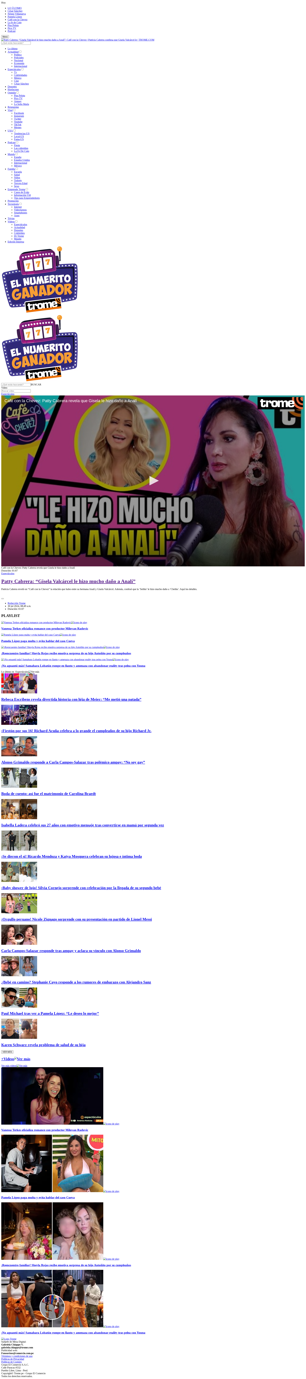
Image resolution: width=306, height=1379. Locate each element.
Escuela (18, 171)
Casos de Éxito (21, 192)
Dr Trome (19, 236)
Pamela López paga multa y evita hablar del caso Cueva (38, 641)
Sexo (16, 186)
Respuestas (13, 107)
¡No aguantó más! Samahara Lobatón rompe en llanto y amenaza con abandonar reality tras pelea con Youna (73, 665)
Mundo (11, 154)
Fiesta (17, 145)
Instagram (19, 116)
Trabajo (18, 180)
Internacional (20, 66)
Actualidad (13, 51)
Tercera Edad (20, 183)
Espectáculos (14, 69)
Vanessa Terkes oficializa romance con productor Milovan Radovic (44, 628)
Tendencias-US (21, 133)
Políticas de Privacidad (12, 1359)
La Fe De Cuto (21, 151)
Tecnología (13, 204)
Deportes (12, 86)
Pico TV (12, 28)
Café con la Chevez (17, 19)
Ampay (18, 101)
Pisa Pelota (13, 25)
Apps (16, 215)
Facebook (19, 113)
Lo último (13, 48)
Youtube (18, 121)
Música (17, 78)
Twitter (17, 118)
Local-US (19, 136)
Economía (19, 63)
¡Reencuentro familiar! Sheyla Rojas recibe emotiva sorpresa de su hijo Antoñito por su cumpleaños (66, 653)
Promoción (13, 200)
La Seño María (21, 104)
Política (18, 54)
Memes (17, 127)
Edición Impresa (16, 241)
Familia (11, 169)
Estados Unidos (22, 160)
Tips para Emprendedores (27, 198)
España (17, 157)
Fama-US (19, 139)
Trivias (11, 218)
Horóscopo (13, 89)
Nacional (18, 60)
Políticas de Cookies (11, 1361)
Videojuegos (20, 209)
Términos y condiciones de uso (17, 1356)
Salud (17, 174)
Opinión (12, 92)
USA (10, 130)
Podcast (11, 31)
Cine (16, 80)
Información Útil (22, 195)
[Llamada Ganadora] (40, 313)
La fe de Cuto (15, 22)
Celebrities (19, 233)
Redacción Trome (17, 603)
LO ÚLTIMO (15, 8)
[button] (36, 384)
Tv (15, 72)
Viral (10, 110)
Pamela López (15, 16)
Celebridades (20, 75)
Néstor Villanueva (17, 13)
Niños (17, 177)
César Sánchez (15, 11)
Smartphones (20, 212)
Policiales (19, 57)
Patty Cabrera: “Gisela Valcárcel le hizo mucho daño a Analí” (68, 581)
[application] (153, 480)
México (18, 165)
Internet (18, 207)
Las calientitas (21, 148)
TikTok (17, 124)
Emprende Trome (16, 189)
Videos (11, 221)
